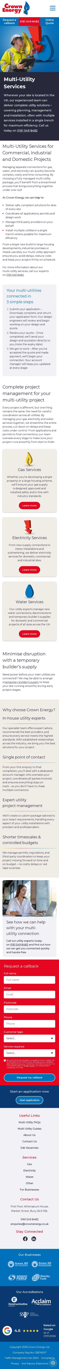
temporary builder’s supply (22, 682)
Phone (8, 1017)
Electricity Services (29, 537)
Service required (14, 1046)
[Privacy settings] (53, 1363)
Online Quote (49, 21)
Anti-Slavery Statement (35, 1363)
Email (7, 988)
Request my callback (29, 1077)
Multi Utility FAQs (30, 1122)
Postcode (10, 1002)
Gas (29, 1164)
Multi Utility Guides (30, 1128)
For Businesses (29, 1189)
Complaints (48, 1358)
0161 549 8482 (29, 21)
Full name (10, 973)
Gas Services (29, 469)
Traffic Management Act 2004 (22, 1358)
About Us (29, 1135)
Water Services (29, 602)
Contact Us (29, 1141)
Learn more (29, 505)
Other (29, 1183)
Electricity (29, 1170)
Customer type (13, 1032)
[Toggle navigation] (52, 8)
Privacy (15, 1363)
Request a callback (9, 21)
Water (30, 1176)
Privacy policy (29, 1066)
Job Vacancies (29, 1147)
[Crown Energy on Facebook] (25, 1238)
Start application (29, 1100)
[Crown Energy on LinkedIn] (33, 1238)
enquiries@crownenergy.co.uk (30, 1224)
